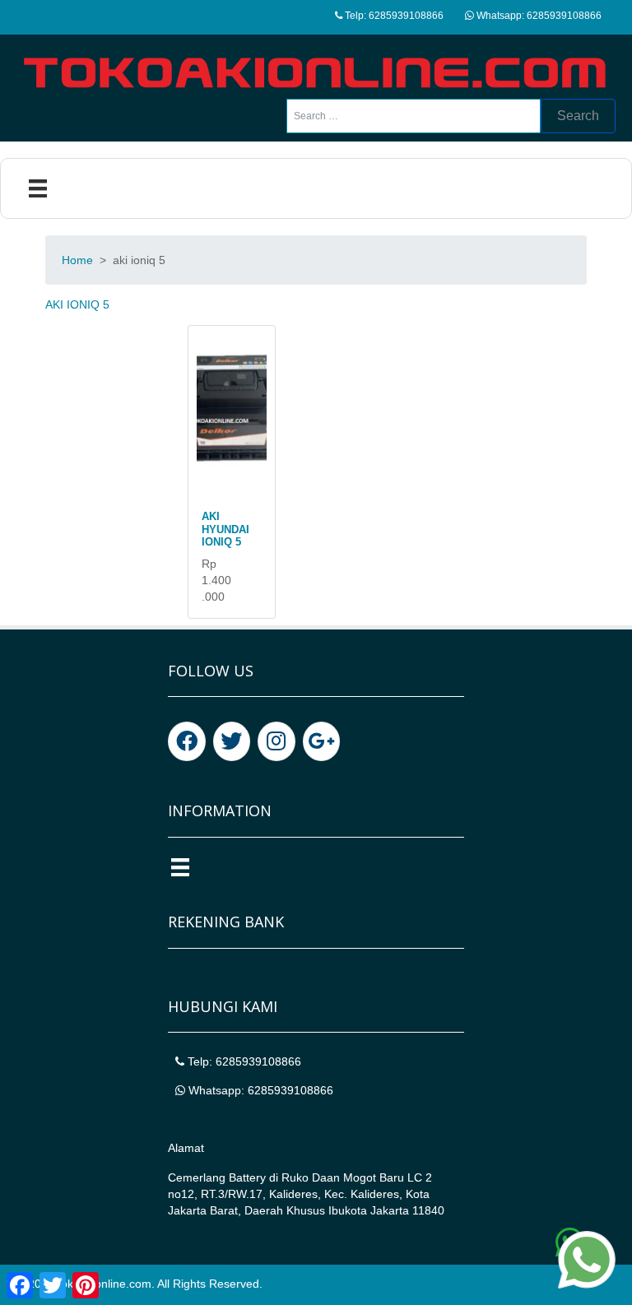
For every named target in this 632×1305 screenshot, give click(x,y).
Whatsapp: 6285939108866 (538, 15)
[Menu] (37, 188)
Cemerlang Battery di (224, 1177)
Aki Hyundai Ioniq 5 (225, 529)
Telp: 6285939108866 (393, 15)
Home (77, 260)
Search (578, 116)
